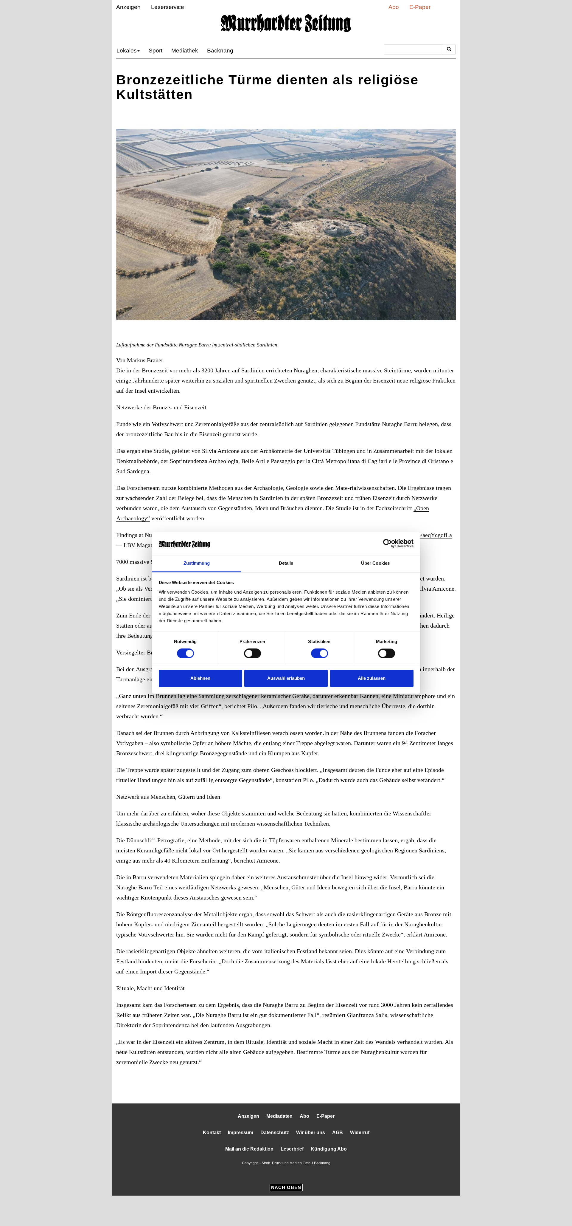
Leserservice (158, 7)
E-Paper (422, 7)
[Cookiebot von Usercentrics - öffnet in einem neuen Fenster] (387, 543)
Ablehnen (200, 678)
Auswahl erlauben (286, 678)
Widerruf (356, 1163)
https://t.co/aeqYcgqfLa (148, 545)
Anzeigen (125, 7)
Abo (400, 7)
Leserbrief (293, 1179)
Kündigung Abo (328, 1179)
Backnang (207, 50)
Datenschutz (275, 1163)
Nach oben (286, 1217)
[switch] (252, 653)
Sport (150, 50)
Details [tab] (286, 563)
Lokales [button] (124, 50)
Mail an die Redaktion (251, 1179)
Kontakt (214, 1163)
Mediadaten (279, 1146)
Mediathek (176, 50)
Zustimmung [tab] (197, 563)
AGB (335, 1163)
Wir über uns (310, 1163)
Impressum (242, 1163)
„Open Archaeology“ (270, 518)
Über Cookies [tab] (375, 563)
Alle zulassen (372, 678)
